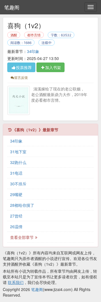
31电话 (16, 173)
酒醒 (13, 35)
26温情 (16, 226)
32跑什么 (18, 162)
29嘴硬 (16, 194)
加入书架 (53, 67)
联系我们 (16, 282)
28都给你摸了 (22, 205)
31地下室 (18, 151)
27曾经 (16, 216)
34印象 (33, 51)
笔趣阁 (11, 7)
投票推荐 (24, 67)
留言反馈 (21, 77)
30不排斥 (18, 183)
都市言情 (34, 35)
